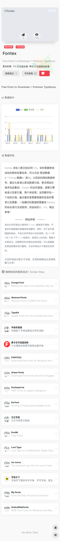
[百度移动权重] (42, 66)
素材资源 (8, 47)
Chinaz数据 (15, 177)
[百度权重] (22, 66)
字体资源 (20, 47)
